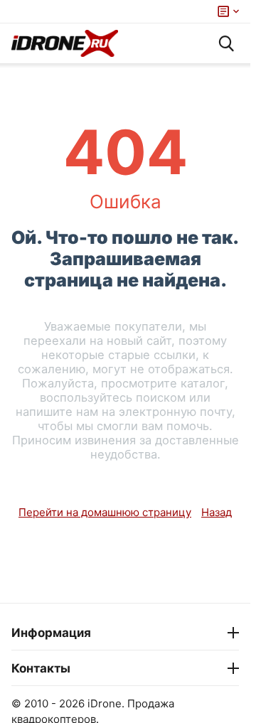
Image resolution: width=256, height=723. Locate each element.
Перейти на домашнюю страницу (104, 512)
